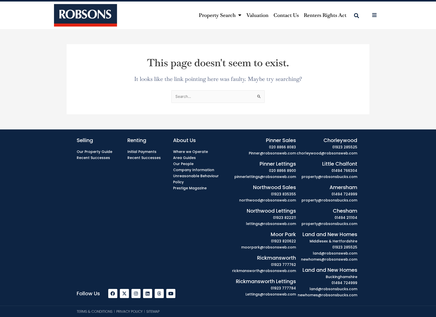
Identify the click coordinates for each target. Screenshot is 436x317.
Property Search (217, 15)
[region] (218, 302)
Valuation (257, 15)
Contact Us (286, 15)
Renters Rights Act (325, 15)
